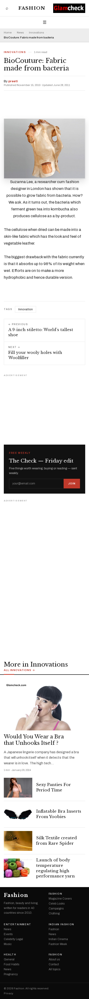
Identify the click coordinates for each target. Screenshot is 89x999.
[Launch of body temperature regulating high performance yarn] (18, 868)
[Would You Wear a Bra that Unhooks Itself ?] (44, 705)
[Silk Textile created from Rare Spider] (18, 841)
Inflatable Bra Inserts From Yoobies (58, 814)
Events (8, 934)
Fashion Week (58, 944)
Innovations (36, 32)
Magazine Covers (60, 898)
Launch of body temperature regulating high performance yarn (55, 868)
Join (71, 483)
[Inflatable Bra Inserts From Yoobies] (18, 814)
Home (8, 32)
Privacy (8, 993)
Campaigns (56, 908)
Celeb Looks (57, 903)
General (9, 959)
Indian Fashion (61, 924)
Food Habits (11, 964)
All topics (54, 969)
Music (8, 944)
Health (10, 955)
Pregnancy (11, 974)
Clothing (54, 913)
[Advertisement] (44, 407)
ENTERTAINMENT (17, 924)
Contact (54, 964)
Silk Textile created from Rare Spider (56, 840)
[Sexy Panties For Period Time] (18, 788)
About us (54, 959)
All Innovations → (19, 670)
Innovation (25, 309)
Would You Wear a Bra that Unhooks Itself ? (34, 739)
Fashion (31, 8)
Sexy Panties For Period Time (53, 787)
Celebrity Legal (13, 939)
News (20, 32)
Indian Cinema (58, 939)
